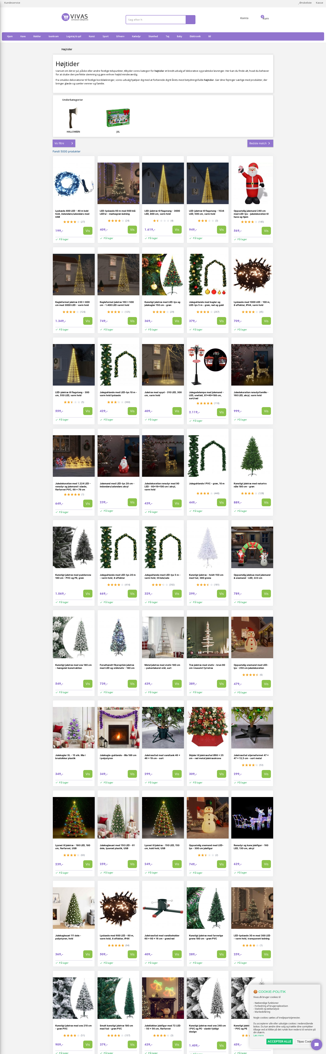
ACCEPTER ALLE (279, 1041)
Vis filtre (59, 143)
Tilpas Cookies (306, 1041)
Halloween (73, 131)
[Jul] (118, 117)
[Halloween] (73, 117)
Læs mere (258, 1035)
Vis (88, 230)
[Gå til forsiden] (56, 49)
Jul (118, 131)
